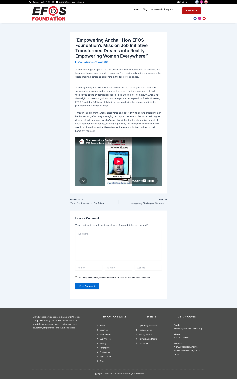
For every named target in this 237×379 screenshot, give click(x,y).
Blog (145, 9)
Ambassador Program (162, 9)
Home (136, 9)
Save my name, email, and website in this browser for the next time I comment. (114, 277)
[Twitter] (119, 18)
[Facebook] (113, 18)
